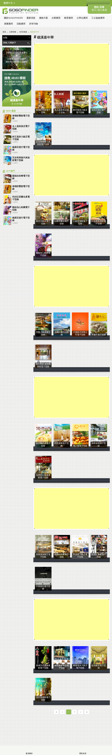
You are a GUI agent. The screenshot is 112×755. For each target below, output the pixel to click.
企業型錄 (12, 32)
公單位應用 (82, 18)
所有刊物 (33, 24)
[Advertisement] (71, 64)
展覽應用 (8, 24)
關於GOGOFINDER (13, 18)
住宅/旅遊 (23, 32)
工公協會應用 (98, 18)
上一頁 (62, 711)
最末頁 (86, 711)
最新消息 (31, 18)
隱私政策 (82, 753)
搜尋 (28, 43)
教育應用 (68, 18)
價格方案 (43, 18)
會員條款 (29, 753)
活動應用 (21, 24)
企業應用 (56, 18)
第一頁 (56, 711)
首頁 (4, 32)
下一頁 (80, 711)
